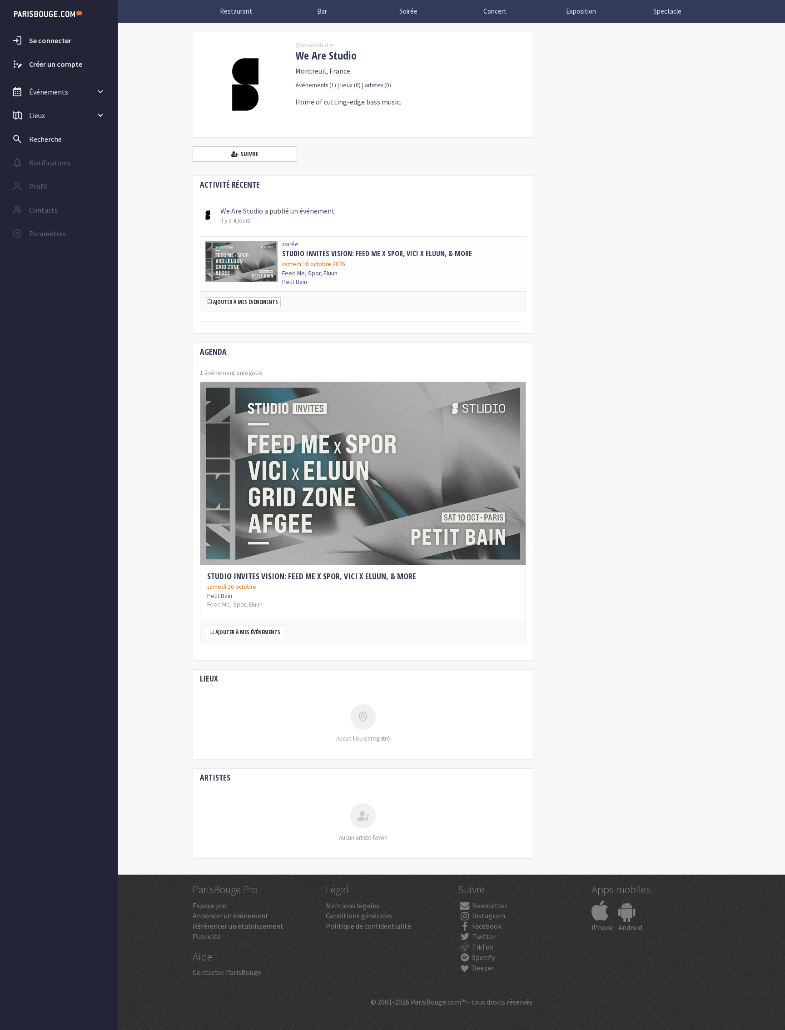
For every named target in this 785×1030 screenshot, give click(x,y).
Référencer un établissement (238, 925)
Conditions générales (359, 915)
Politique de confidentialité (368, 925)
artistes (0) (378, 85)
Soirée (408, 11)
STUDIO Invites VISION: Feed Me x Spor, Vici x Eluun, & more (377, 254)
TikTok (482, 946)
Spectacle (667, 11)
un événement (312, 210)
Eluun (330, 273)
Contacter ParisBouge (227, 972)
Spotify (483, 957)
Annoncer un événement (230, 915)
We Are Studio (241, 210)
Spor (314, 273)
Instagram (488, 915)
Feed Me (293, 273)
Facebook (486, 925)
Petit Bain (219, 596)
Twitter (483, 936)
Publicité (207, 936)
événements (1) (315, 85)
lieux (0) (350, 85)
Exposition (581, 11)
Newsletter (489, 905)
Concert (495, 11)
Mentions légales (352, 905)
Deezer (482, 967)
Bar (322, 11)
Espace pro (210, 905)
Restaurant (236, 11)
